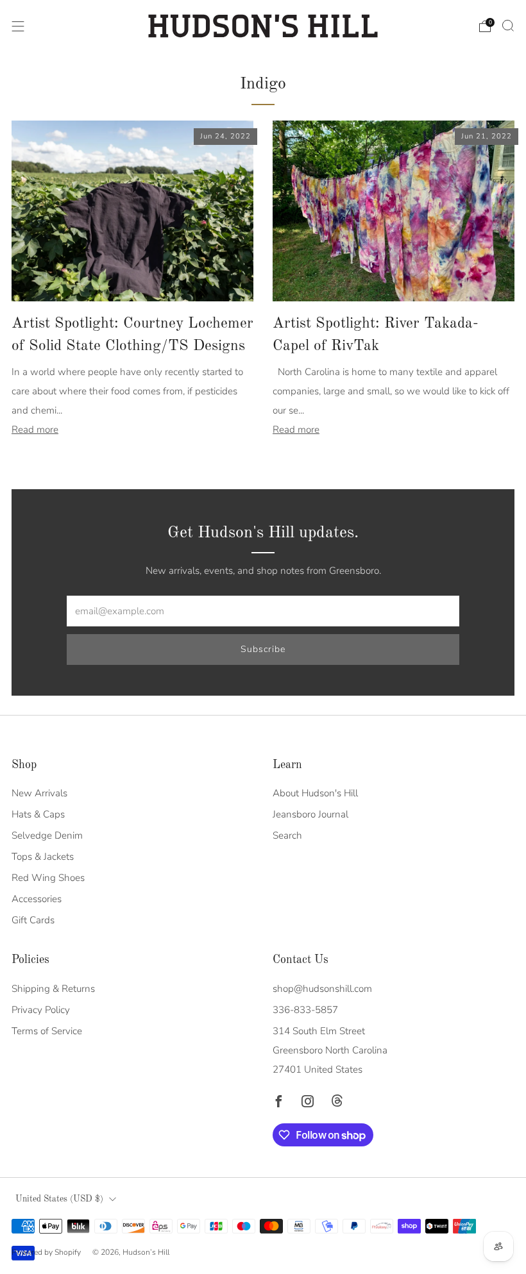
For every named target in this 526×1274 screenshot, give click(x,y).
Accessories (37, 899)
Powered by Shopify (46, 1252)
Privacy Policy (41, 1009)
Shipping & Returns (53, 988)
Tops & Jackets (43, 856)
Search (287, 835)
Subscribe (263, 649)
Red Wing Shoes (48, 877)
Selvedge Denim (47, 835)
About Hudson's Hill (315, 793)
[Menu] (18, 26)
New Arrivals (39, 793)
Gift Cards (33, 920)
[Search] (508, 25)
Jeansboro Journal (310, 814)
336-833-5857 (305, 1009)
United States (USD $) (59, 1199)
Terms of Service (47, 1031)
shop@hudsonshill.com (322, 988)
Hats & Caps (38, 814)
